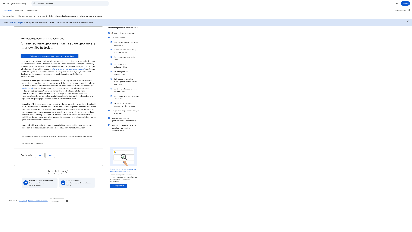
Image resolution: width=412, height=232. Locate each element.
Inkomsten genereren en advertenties (123, 28)
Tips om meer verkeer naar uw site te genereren (126, 44)
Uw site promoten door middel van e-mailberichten (126, 90)
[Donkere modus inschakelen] (66, 200)
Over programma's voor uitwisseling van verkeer (126, 97)
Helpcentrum (7, 10)
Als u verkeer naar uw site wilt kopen (124, 58)
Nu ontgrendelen (118, 186)
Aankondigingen (32, 10)
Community (19, 10)
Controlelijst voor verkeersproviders (120, 65)
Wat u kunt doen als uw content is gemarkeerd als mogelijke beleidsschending (124, 128)
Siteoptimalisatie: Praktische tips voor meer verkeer (125, 51)
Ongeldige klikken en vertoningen (123, 33)
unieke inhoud (27, 88)
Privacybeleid (23, 201)
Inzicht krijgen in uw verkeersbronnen (121, 73)
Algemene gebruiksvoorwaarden (38, 201)
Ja (40, 155)
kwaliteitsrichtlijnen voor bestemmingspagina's (68, 69)
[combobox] (73, 3)
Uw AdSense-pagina (16, 23)
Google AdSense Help (16, 3)
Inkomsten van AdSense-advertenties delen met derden (125, 105)
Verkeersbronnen (118, 38)
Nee (50, 155)
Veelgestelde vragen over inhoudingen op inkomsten (125, 112)
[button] (3, 3)
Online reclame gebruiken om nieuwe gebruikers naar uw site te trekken (125, 81)
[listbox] (57, 201)
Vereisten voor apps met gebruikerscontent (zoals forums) (124, 119)
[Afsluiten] (408, 21)
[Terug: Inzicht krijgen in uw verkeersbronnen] (24, 56)
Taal (53, 198)
